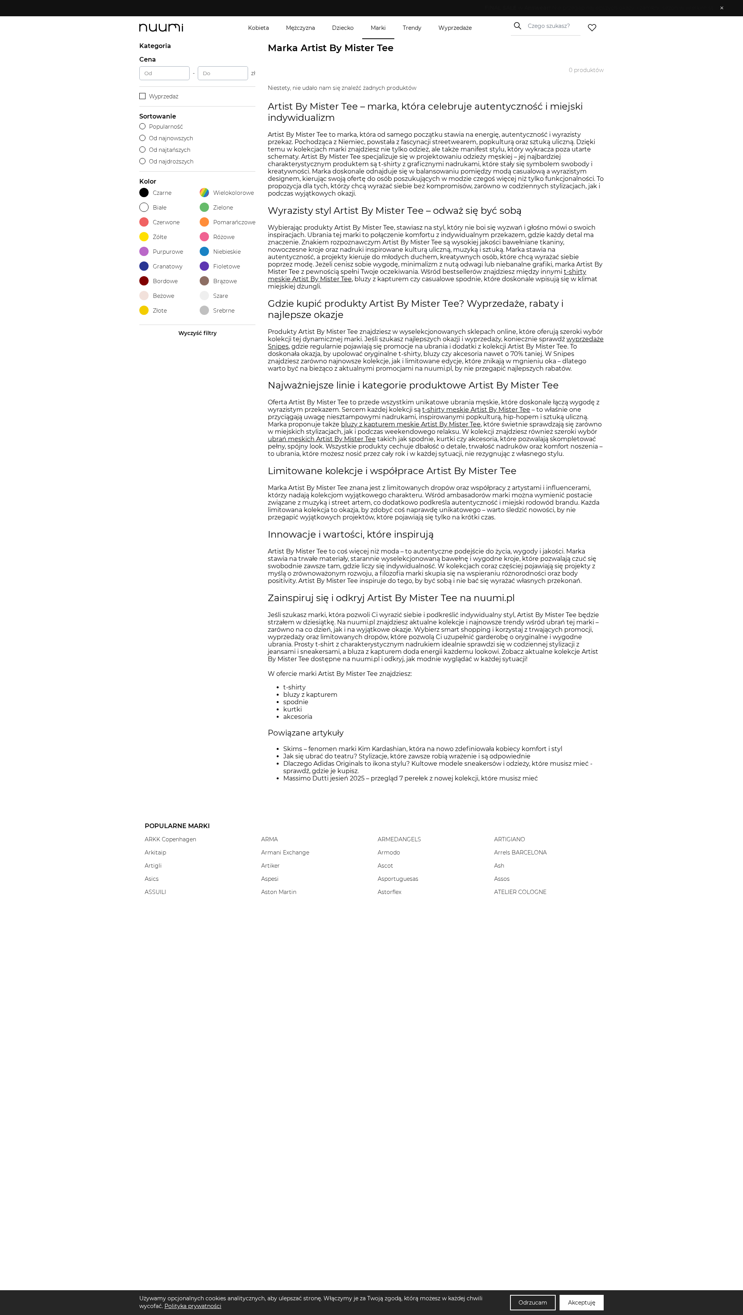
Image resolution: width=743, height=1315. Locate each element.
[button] (366, 8)
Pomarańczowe (234, 222)
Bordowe (165, 281)
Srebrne (224, 310)
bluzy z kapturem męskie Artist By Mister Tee (411, 424)
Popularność (166, 126)
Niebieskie (227, 251)
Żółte (160, 237)
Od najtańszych (169, 149)
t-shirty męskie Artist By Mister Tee (476, 409)
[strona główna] (174, 27)
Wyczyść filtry (197, 333)
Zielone (223, 207)
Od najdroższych (171, 161)
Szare (220, 295)
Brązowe (225, 281)
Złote (160, 310)
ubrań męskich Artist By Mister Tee (322, 439)
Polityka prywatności (192, 1306)
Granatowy (167, 266)
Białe (159, 207)
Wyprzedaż (163, 96)
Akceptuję (581, 1302)
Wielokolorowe (233, 192)
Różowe (224, 237)
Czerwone (166, 222)
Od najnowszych (171, 138)
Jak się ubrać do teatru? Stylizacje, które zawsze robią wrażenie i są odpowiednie (407, 756)
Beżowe (163, 295)
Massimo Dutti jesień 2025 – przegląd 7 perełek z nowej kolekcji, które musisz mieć (410, 778)
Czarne (162, 192)
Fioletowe (226, 266)
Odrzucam (533, 1302)
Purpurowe (168, 251)
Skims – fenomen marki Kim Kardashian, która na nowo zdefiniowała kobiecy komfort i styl (422, 749)
